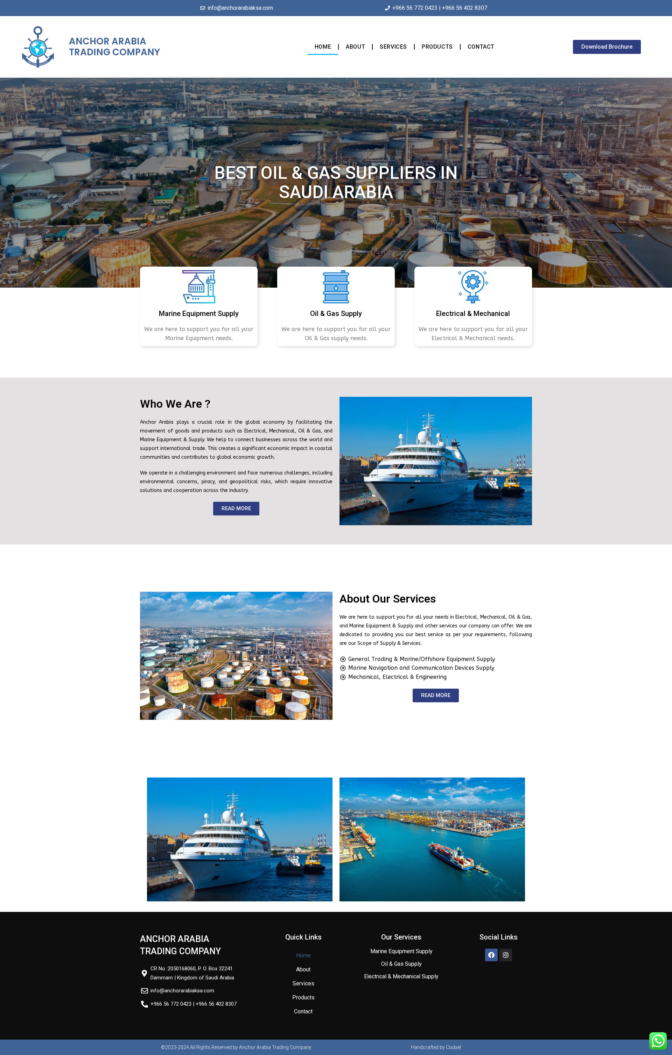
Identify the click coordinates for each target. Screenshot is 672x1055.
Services (393, 46)
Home (323, 46)
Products (437, 46)
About (355, 46)
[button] (607, 47)
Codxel (453, 1047)
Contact (481, 46)
